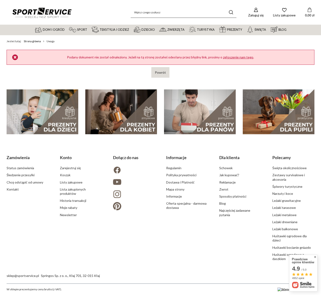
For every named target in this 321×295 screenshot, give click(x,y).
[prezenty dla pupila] (278, 111)
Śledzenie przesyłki (21, 175)
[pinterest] (134, 207)
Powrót (160, 72)
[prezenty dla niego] (200, 111)
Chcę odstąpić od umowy (25, 182)
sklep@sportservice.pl (23, 276)
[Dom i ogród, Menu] (67, 29)
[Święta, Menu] (268, 29)
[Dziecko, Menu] (157, 29)
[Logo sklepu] (42, 12)
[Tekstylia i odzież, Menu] (131, 29)
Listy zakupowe (71, 182)
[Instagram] (134, 195)
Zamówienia (18, 157)
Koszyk (65, 175)
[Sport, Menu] (89, 29)
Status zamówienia (20, 168)
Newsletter (68, 215)
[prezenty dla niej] (121, 111)
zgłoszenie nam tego (238, 57)
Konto (66, 157)
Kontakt (13, 189)
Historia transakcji (73, 201)
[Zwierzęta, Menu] (186, 29)
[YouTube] (134, 182)
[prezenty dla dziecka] (42, 111)
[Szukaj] (231, 12)
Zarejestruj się (70, 168)
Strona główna (32, 41)
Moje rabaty (68, 208)
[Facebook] (134, 170)
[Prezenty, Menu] (244, 29)
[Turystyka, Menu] (216, 29)
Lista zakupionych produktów (73, 191)
